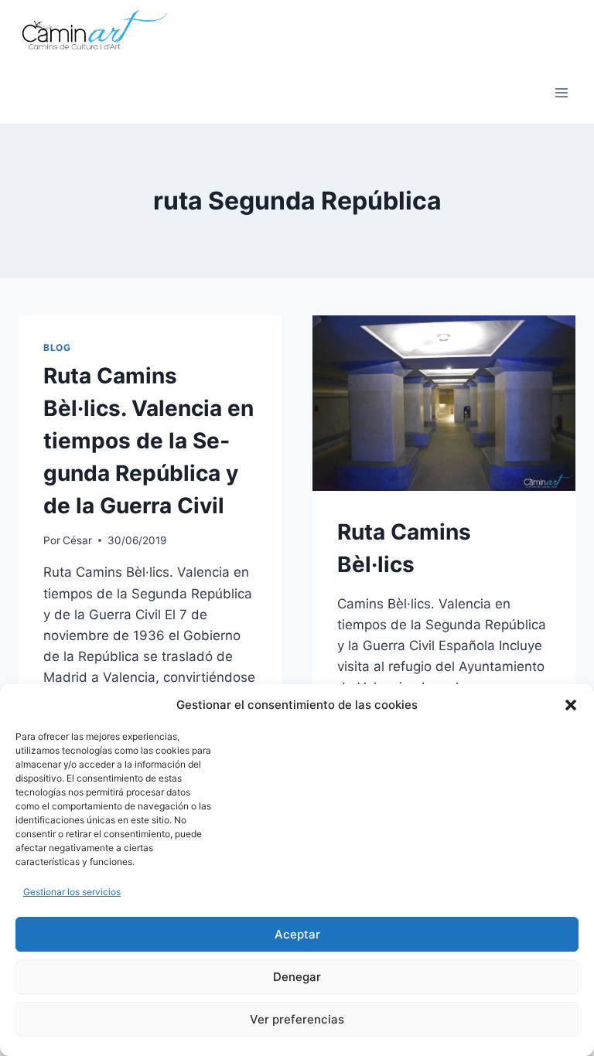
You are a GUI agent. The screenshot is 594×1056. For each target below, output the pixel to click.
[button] (571, 705)
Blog (56, 347)
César (77, 540)
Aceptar (297, 934)
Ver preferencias (297, 1019)
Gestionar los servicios (72, 892)
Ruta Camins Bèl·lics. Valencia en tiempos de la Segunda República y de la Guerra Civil (148, 441)
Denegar (297, 976)
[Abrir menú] (561, 92)
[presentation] (443, 403)
